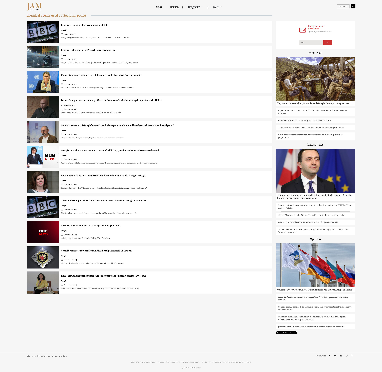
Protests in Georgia (67, 105)
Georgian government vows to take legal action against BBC (90, 225)
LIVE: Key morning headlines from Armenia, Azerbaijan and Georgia (308, 222)
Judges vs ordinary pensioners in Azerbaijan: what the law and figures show (311, 327)
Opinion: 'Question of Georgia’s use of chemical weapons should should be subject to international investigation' (117, 125)
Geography (194, 7)
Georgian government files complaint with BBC (84, 25)
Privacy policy (59, 356)
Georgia (64, 30)
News (159, 7)
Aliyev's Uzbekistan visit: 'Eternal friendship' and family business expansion (311, 215)
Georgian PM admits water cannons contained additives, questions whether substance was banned (110, 150)
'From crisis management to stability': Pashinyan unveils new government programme (310, 136)
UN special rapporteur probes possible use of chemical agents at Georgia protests (101, 75)
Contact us (44, 356)
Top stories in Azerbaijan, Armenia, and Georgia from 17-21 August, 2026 (313, 103)
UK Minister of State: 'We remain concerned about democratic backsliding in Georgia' (103, 175)
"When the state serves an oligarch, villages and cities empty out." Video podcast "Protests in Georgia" (313, 230)
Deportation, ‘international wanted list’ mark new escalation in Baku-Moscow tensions (312, 111)
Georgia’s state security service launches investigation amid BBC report (96, 250)
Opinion (174, 7)
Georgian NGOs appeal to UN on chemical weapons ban (88, 50)
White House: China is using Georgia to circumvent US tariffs (304, 120)
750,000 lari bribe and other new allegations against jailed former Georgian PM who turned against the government (314, 196)
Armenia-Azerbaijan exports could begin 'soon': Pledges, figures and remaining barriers (313, 298)
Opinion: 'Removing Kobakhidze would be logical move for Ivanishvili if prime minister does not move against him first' (312, 318)
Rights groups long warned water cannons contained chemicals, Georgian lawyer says (103, 276)
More (216, 7)
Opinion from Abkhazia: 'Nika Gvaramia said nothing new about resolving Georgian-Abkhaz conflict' (315, 308)
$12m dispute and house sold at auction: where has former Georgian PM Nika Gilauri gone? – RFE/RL (315, 206)
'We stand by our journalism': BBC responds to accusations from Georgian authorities (103, 200)
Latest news (315, 144)
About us (31, 356)
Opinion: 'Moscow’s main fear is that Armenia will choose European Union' (311, 127)
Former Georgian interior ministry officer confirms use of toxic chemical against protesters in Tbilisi (111, 100)
